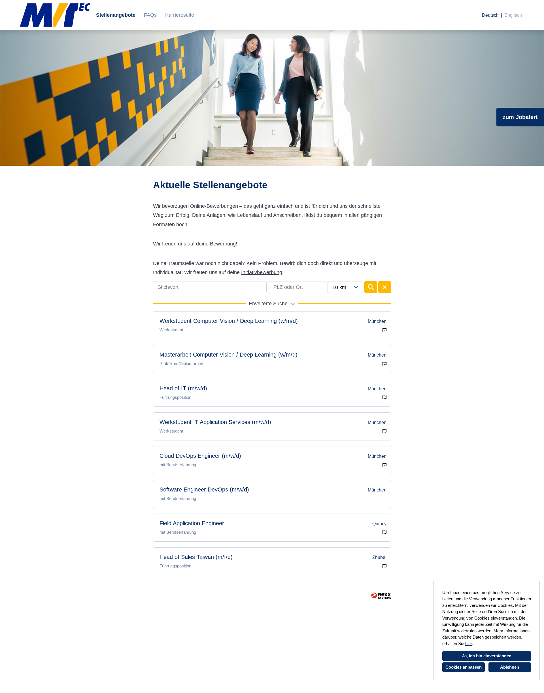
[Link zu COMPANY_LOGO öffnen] (55, 15)
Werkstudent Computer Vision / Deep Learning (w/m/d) (229, 321)
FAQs (150, 15)
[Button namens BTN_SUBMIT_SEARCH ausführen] (370, 287)
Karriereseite (179, 15)
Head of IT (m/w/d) (183, 388)
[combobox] (345, 287)
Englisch (513, 15)
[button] (272, 303)
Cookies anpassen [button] (463, 667)
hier (468, 643)
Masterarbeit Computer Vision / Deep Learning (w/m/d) (229, 354)
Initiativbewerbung (261, 272)
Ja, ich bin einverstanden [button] (486, 655)
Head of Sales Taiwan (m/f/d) (196, 557)
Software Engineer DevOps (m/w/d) (204, 489)
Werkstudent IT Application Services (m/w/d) (215, 422)
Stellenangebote (115, 15)
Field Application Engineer (192, 523)
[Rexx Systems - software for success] (381, 596)
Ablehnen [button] (509, 667)
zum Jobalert (520, 117)
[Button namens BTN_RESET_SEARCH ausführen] (384, 287)
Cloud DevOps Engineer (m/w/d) (200, 456)
